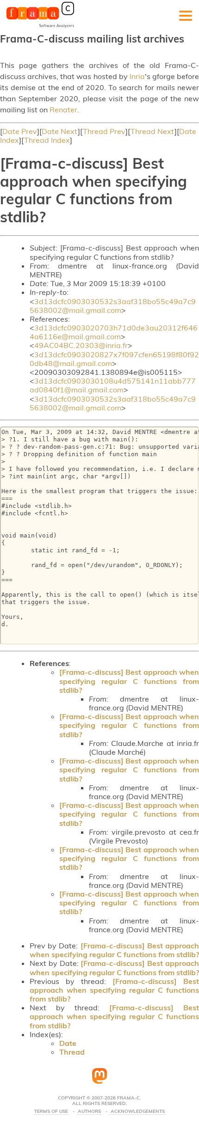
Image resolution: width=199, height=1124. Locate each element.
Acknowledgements (138, 1111)
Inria (137, 76)
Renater (63, 109)
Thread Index (47, 140)
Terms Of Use (51, 1111)
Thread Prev (104, 131)
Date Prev (19, 131)
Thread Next (152, 131)
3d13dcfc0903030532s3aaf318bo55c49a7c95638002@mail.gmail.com (113, 306)
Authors (89, 1111)
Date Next (60, 131)
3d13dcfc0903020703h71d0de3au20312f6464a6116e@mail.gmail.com (114, 332)
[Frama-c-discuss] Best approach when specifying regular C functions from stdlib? (129, 680)
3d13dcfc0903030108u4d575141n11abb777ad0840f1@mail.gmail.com (113, 385)
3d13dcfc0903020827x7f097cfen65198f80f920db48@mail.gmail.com (114, 359)
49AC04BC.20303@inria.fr (81, 345)
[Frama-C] (40, 26)
